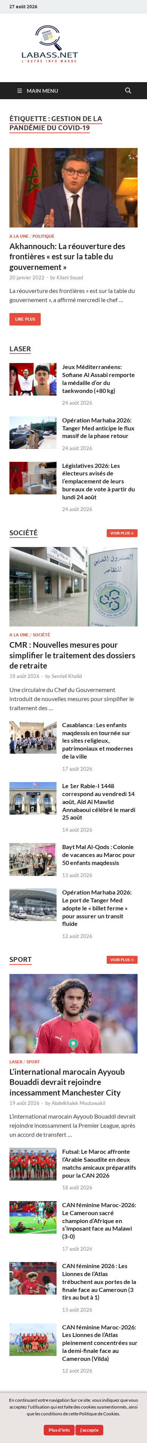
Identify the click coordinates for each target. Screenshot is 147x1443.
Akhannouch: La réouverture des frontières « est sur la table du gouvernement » (67, 256)
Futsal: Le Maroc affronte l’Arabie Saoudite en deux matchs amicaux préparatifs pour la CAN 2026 (99, 1163)
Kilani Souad (70, 277)
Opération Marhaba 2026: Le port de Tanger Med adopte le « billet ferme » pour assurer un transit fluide (97, 907)
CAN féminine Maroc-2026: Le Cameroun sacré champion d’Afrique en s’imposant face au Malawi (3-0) (99, 1220)
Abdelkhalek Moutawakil (78, 1103)
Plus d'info (59, 1430)
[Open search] (128, 91)
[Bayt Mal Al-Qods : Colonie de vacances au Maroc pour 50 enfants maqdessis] (33, 847)
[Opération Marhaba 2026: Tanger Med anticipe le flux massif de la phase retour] (33, 420)
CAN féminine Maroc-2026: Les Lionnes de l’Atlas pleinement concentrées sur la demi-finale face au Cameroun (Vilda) (100, 1342)
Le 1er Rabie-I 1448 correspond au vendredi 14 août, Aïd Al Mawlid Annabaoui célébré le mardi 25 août (98, 801)
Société (41, 634)
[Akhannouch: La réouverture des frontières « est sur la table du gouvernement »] (73, 188)
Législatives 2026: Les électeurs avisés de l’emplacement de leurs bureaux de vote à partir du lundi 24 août (98, 481)
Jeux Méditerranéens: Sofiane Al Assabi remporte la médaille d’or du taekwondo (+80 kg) (98, 378)
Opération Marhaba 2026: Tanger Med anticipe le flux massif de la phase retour (98, 427)
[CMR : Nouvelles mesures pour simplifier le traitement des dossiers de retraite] (73, 551)
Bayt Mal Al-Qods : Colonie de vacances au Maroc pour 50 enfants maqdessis (98, 854)
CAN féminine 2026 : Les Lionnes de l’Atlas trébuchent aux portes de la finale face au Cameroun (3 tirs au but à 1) (99, 1281)
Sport (33, 1061)
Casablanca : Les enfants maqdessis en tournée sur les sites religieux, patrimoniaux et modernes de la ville (97, 740)
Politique (43, 236)
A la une (19, 236)
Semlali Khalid (67, 676)
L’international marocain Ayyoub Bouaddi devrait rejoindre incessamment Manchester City (67, 1082)
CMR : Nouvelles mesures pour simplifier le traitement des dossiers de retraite (72, 655)
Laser (15, 1061)
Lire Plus (22, 317)
